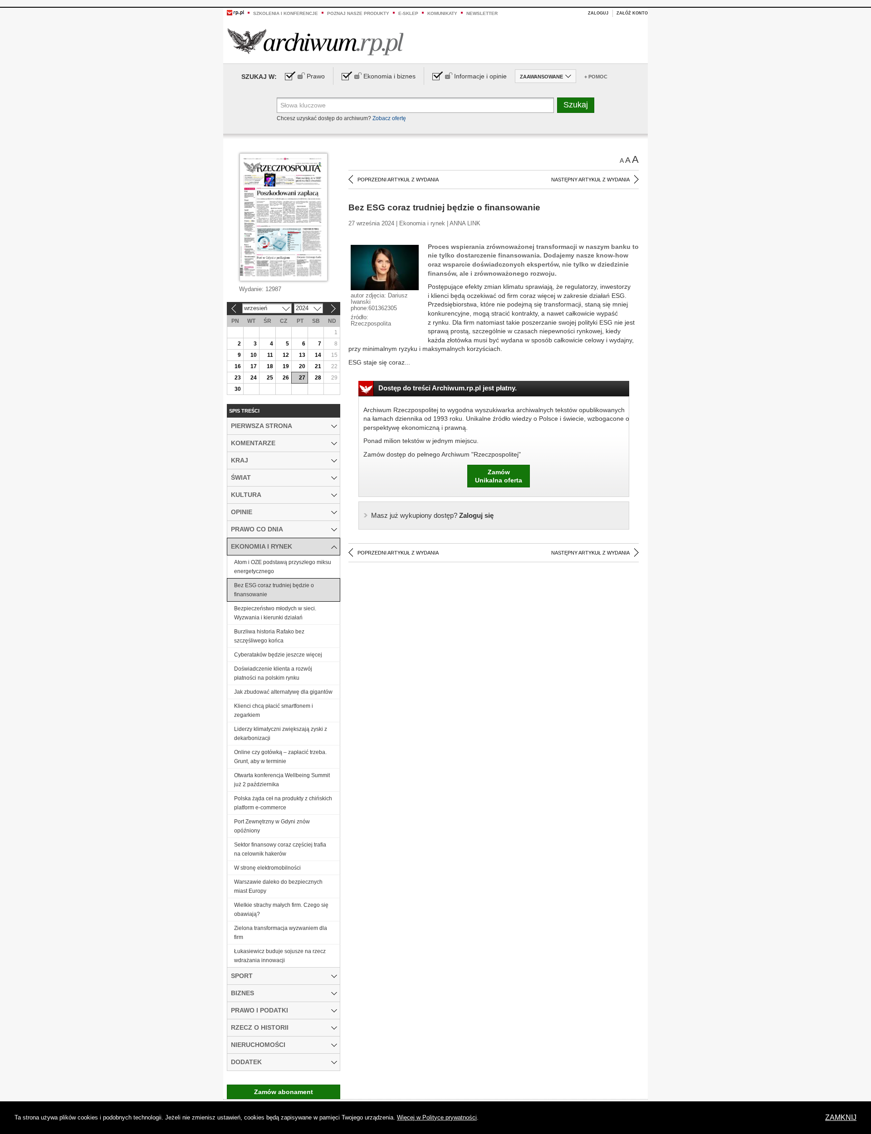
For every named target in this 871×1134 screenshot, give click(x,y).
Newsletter (482, 13)
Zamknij (840, 1117)
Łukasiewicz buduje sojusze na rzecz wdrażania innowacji (280, 956)
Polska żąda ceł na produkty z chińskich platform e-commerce (283, 803)
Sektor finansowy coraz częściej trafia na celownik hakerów (280, 849)
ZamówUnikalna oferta (498, 476)
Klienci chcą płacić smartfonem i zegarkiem (273, 710)
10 (253, 355)
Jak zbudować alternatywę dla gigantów (283, 692)
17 (253, 366)
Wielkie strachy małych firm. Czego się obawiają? (281, 909)
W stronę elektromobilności (267, 868)
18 (270, 366)
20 (302, 366)
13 (302, 355)
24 (253, 378)
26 (286, 378)
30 (238, 389)
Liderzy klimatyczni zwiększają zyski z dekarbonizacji (280, 733)
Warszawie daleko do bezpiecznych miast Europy (278, 886)
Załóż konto (632, 13)
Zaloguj (598, 13)
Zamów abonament (283, 1091)
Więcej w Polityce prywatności (437, 1117)
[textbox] (415, 105)
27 (302, 378)
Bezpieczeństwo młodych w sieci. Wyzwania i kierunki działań (275, 613)
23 (238, 378)
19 (286, 366)
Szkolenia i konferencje (285, 13)
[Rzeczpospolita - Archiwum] (315, 41)
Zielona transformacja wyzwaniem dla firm (280, 932)
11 (270, 355)
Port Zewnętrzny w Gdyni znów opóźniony (272, 826)
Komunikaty (442, 13)
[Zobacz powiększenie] (385, 267)
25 (270, 378)
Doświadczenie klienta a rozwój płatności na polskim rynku (273, 673)
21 (318, 366)
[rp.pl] (235, 12)
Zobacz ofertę (389, 118)
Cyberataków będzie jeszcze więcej (278, 655)
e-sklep (408, 13)
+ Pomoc (595, 76)
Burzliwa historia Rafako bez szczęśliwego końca (269, 636)
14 (318, 355)
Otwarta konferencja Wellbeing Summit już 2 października (282, 780)
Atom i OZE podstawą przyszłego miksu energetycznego (282, 566)
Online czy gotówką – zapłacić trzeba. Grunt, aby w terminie (280, 756)
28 (318, 378)
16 (238, 366)
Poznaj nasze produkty (358, 13)
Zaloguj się (432, 515)
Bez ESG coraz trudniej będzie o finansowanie (274, 590)
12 (286, 355)
